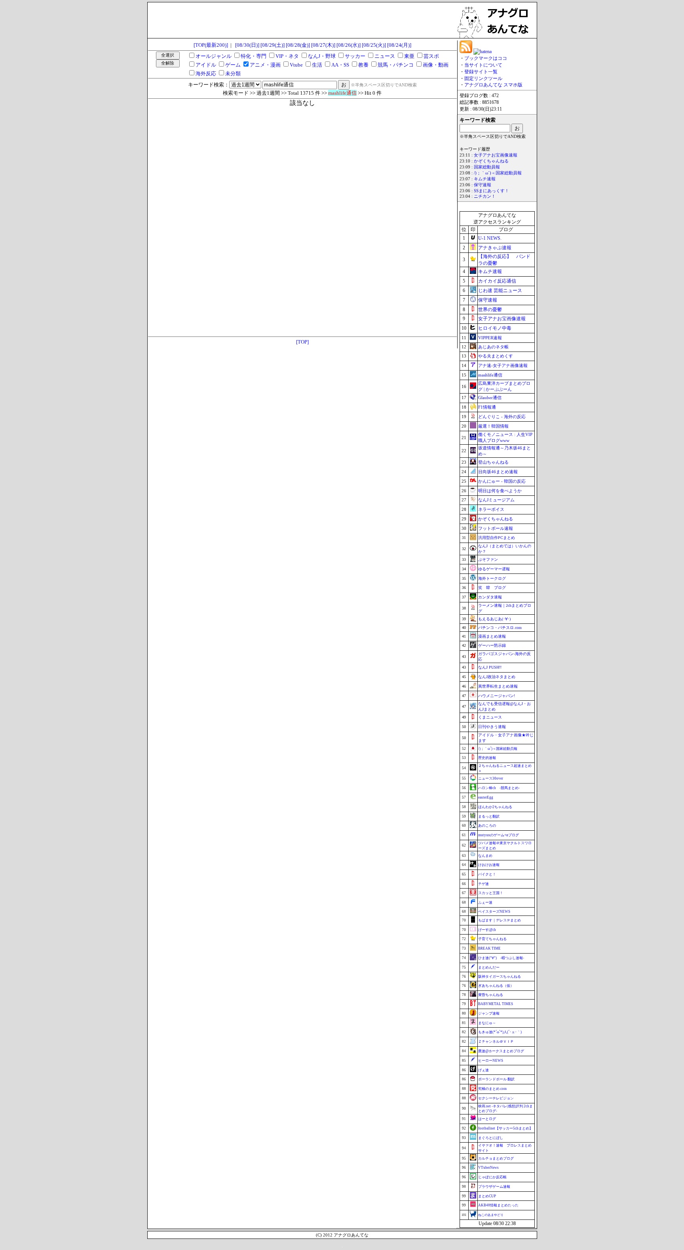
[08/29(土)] (272, 45)
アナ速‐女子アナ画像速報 (503, 365)
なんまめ (485, 856)
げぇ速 (483, 1070)
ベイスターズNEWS (494, 912)
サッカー (355, 56)
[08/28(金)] (298, 45)
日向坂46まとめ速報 (498, 471)
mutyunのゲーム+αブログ (498, 835)
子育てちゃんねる (492, 939)
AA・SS (340, 65)
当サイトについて (483, 65)
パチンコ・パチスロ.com (500, 627)
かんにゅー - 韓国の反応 (502, 481)
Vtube (296, 65)
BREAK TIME (489, 948)
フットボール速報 (495, 528)
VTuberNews (488, 1168)
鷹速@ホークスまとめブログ (501, 1051)
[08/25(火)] (374, 45)
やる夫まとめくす (495, 356)
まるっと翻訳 (489, 816)
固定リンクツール (483, 78)
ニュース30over (490, 778)
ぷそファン (488, 559)
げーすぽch (487, 930)
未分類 (233, 73)
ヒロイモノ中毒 (494, 328)
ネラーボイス (491, 509)
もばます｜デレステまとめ (499, 920)
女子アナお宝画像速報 (495, 155)
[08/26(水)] (348, 45)
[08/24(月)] (399, 45)
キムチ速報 (485, 179)
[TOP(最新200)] (211, 45)
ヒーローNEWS (490, 1061)
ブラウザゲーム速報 (494, 1187)
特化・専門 (253, 56)
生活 (317, 65)
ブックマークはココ (485, 58)
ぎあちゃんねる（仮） (496, 986)
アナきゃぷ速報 (494, 247)
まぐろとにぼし (490, 1138)
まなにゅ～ (487, 1023)
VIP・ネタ (287, 56)
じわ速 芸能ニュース (500, 290)
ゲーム (233, 65)
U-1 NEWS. (490, 238)
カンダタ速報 (490, 597)
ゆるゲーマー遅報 (494, 569)
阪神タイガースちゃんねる (499, 977)
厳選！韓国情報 (493, 426)
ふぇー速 (485, 902)
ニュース (384, 56)
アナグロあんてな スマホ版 (493, 85)
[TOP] (302, 342)
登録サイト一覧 (481, 72)
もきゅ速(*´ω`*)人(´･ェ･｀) (500, 1032)
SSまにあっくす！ (491, 191)
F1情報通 (487, 407)
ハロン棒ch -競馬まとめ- (499, 788)
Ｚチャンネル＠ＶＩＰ (496, 1042)
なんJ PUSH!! (490, 667)
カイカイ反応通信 (497, 281)
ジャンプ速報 (489, 1013)
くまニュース (490, 717)
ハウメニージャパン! (496, 696)
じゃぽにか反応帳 (492, 1177)
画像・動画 (435, 65)
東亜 (409, 56)
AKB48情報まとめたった (498, 1205)
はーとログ (487, 1119)
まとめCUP (487, 1196)
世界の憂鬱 (490, 309)
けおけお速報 (489, 865)
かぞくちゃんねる (491, 161)
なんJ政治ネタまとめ (496, 677)
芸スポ (431, 56)
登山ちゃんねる (493, 462)
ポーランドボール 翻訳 (496, 1079)
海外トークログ (492, 578)
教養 (363, 65)
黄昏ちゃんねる (490, 995)
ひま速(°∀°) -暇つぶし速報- (501, 958)
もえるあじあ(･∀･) (494, 619)
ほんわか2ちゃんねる (495, 807)
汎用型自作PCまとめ (496, 537)
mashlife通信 (490, 375)
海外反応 (206, 73)
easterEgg (485, 797)
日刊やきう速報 (492, 726)
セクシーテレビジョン (496, 1098)
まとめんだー (489, 967)
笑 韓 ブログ (492, 587)
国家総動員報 (487, 167)
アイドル (206, 65)
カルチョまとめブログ (496, 1158)
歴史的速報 (487, 758)
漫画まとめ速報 (492, 636)
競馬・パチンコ (396, 65)
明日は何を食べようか (500, 490)
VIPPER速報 (490, 337)
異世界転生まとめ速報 (498, 686)
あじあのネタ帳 (493, 346)
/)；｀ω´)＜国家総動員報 (498, 173)
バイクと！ (487, 874)
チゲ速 (483, 884)
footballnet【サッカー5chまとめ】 (505, 1128)
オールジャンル (214, 56)
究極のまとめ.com (492, 1089)
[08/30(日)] (247, 45)
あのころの (487, 826)
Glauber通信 (490, 397)
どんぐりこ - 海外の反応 (502, 416)
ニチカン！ (485, 196)
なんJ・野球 (322, 56)
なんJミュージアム (496, 499)
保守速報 (482, 185)
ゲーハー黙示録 (492, 645)
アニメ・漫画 (265, 65)
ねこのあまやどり (491, 1215)
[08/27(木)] (323, 45)
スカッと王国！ (490, 893)
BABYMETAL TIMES (495, 1004)
